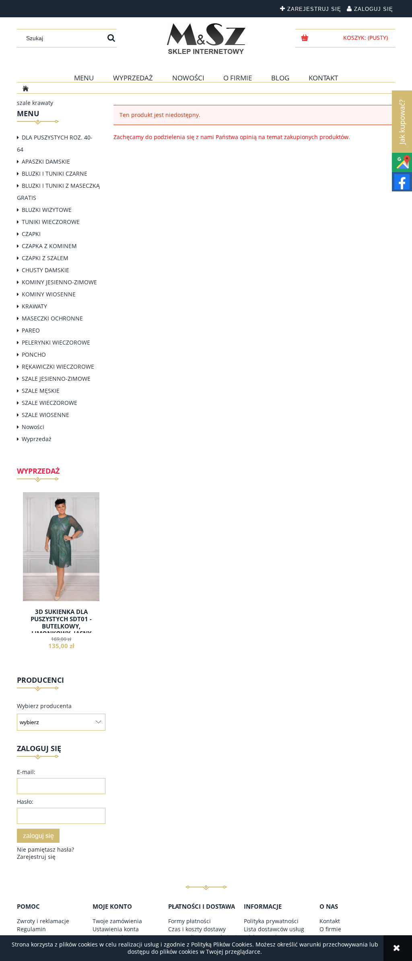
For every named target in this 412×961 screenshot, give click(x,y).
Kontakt (329, 921)
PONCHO (34, 354)
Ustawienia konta (116, 929)
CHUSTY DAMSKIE (45, 270)
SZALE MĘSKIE (41, 390)
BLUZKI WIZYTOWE (47, 210)
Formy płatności (189, 921)
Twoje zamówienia (117, 921)
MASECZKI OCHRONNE (52, 318)
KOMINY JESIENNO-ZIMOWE (59, 282)
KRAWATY (34, 306)
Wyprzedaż (37, 439)
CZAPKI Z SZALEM (45, 258)
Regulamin (31, 929)
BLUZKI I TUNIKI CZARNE (54, 173)
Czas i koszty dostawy (197, 929)
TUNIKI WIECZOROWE (51, 222)
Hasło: (25, 801)
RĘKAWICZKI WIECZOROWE (58, 366)
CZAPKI (31, 234)
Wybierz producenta (44, 706)
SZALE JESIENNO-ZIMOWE (56, 378)
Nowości (33, 427)
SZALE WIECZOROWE (49, 403)
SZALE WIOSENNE (45, 415)
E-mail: (26, 772)
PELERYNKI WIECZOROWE (56, 342)
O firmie (330, 929)
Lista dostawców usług (274, 929)
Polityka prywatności (271, 921)
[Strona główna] (206, 38)
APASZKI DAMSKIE (46, 161)
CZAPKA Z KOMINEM (49, 246)
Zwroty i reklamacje (43, 921)
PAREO (31, 330)
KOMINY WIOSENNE (49, 294)
